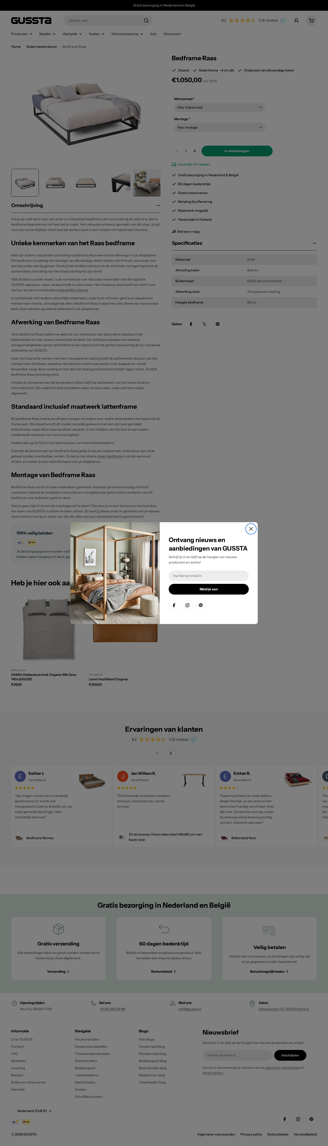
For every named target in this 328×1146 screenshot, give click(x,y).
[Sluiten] (251, 528)
